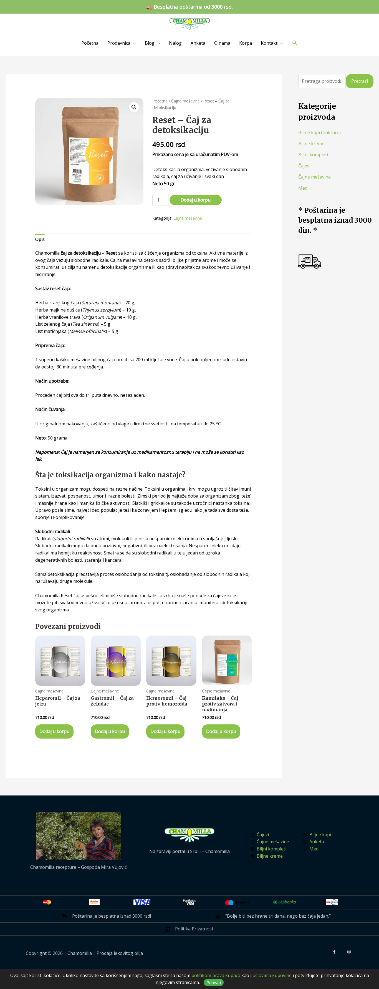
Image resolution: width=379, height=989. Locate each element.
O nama (222, 43)
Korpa (245, 43)
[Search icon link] (295, 43)
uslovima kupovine (272, 975)
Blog (150, 43)
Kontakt (269, 43)
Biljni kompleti (313, 155)
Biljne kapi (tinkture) (319, 132)
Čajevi (304, 166)
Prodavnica (118, 43)
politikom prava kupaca (215, 975)
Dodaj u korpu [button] (54, 731)
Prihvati (213, 982)
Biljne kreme (311, 143)
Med (302, 188)
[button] (134, 107)
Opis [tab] (40, 239)
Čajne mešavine (185, 101)
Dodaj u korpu (196, 200)
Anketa (198, 43)
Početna (89, 43)
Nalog (175, 43)
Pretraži (359, 81)
